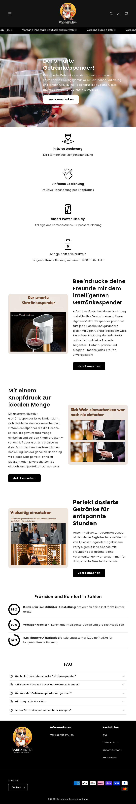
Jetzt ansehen (89, 366)
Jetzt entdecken (61, 99)
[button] (10, 13)
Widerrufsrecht (112, 750)
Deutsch (16, 787)
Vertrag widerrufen (62, 735)
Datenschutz (111, 742)
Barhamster (63, 799)
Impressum (110, 757)
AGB (105, 735)
